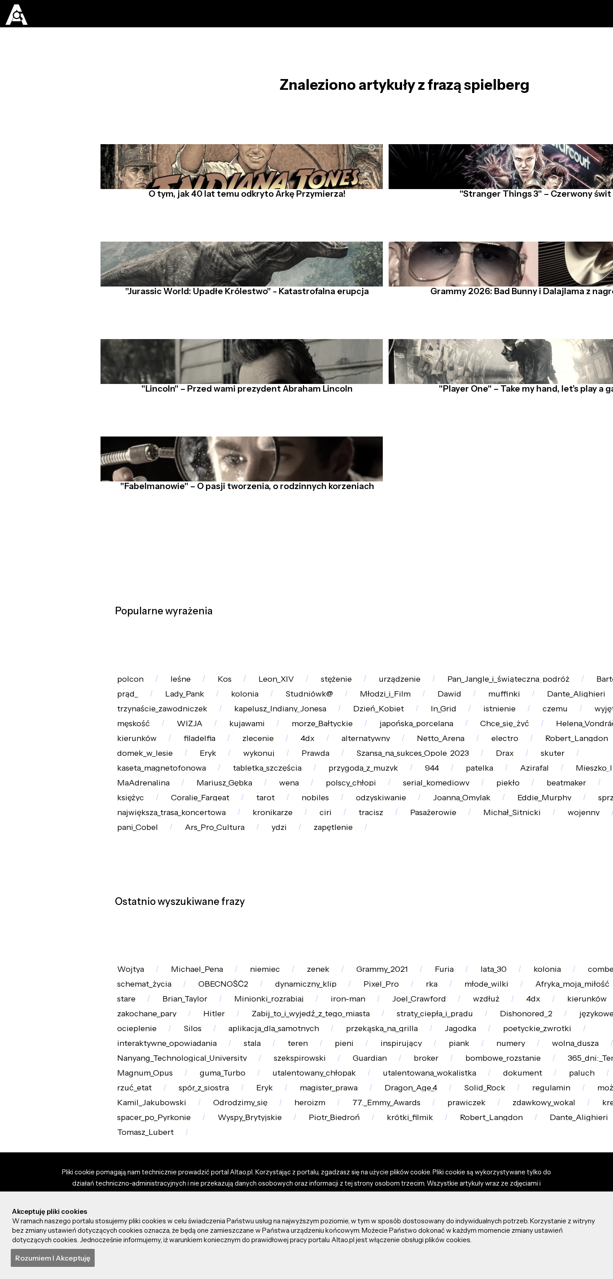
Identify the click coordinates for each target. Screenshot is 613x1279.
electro (213, 806)
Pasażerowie (242, 927)
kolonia (352, 708)
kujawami (422, 757)
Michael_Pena (205, 1104)
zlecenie (466, 781)
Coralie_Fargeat (524, 879)
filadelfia (402, 781)
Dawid (573, 708)
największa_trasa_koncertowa (510, 903)
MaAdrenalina (382, 854)
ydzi (127, 952)
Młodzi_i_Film (503, 708)
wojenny (405, 927)
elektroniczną (376, 879)
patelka (180, 854)
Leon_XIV (291, 684)
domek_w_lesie (383, 806)
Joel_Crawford (500, 1152)
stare (181, 1152)
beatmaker (297, 879)
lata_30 (530, 1104)
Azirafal (240, 854)
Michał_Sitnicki (327, 927)
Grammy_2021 (408, 1104)
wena (541, 854)
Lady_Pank (287, 708)
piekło (232, 879)
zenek (337, 1104)
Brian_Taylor (245, 1152)
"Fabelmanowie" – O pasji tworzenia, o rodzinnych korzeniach (244, 507)
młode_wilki (519, 1128)
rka (459, 1128)
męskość (299, 757)
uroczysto (471, 927)
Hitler (296, 1177)
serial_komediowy (154, 879)
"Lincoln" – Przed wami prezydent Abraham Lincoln (244, 409)
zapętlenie (186, 952)
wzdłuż (572, 1152)
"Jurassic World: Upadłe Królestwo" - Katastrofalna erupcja (244, 312)
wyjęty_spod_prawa (213, 757)
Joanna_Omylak (234, 903)
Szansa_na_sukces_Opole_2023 (178, 830)
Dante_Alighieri (150, 733)
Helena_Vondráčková (242, 781)
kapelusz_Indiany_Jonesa (385, 733)
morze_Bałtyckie (504, 757)
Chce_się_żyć (145, 781)
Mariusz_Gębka (470, 854)
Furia (476, 1104)
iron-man (422, 1152)
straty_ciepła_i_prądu (531, 1177)
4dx (520, 781)
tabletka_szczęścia (535, 830)
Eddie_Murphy (324, 903)
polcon (132, 684)
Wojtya (133, 1104)
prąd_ (224, 708)
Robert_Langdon (290, 806)
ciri (125, 927)
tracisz (175, 927)
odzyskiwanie (146, 903)
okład (130, 1152)
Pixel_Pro (404, 1128)
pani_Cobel (542, 927)
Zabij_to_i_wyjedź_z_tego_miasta (398, 1177)
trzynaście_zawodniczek (258, 733)
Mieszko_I (304, 854)
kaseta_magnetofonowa (421, 830)
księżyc (448, 879)
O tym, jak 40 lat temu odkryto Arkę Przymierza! (244, 214)
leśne (187, 684)
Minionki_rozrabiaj (335, 1152)
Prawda (570, 806)
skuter (330, 830)
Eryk (452, 806)
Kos (235, 684)
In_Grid (561, 733)
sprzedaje (402, 903)
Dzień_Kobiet (490, 733)
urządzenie (426, 684)
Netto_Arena (144, 806)
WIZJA (360, 757)
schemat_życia (148, 1128)
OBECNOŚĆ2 (233, 1128)
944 (127, 854)
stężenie (357, 684)
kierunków (334, 781)
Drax (278, 830)
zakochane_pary (223, 1177)
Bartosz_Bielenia (151, 708)
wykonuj (508, 806)
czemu (132, 757)
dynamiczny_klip (322, 1128)
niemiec (279, 1104)
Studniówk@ (422, 708)
